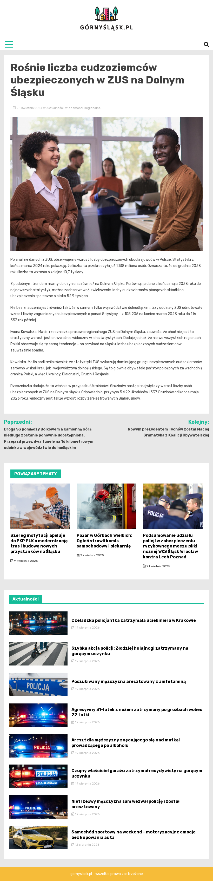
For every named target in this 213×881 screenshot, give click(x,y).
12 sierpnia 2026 (86, 844)
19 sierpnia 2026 (86, 627)
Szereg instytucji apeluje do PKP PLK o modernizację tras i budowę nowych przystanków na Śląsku (39, 543)
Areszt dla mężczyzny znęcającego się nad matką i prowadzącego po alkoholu (126, 743)
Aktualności (55, 108)
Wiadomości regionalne (83, 108)
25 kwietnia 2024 (29, 108)
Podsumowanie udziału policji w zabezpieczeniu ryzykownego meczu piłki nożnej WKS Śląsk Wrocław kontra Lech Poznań (170, 546)
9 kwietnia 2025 (25, 561)
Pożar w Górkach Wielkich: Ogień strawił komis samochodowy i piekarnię (104, 541)
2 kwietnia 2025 (91, 555)
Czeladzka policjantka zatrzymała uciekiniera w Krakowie (133, 620)
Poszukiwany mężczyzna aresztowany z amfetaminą (128, 681)
